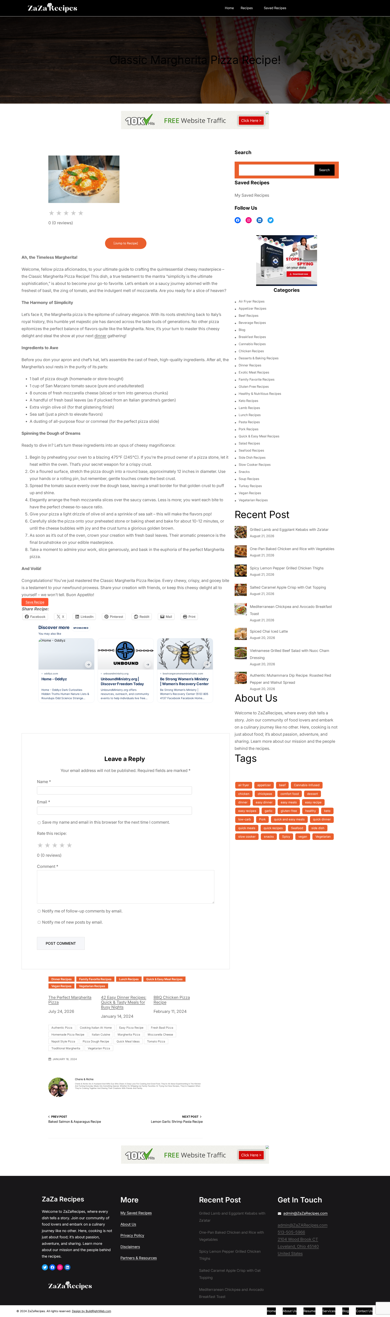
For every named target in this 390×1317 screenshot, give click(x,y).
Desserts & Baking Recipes (258, 358)
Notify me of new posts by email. (72, 922)
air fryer (243, 785)
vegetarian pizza (99, 1048)
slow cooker (247, 836)
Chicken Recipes (251, 351)
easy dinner (264, 802)
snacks (269, 836)
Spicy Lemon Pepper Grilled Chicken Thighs (287, 568)
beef (282, 785)
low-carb (244, 819)
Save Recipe (35, 602)
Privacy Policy (132, 1235)
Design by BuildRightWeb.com (91, 1311)
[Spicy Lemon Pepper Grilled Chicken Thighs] (241, 572)
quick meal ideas (128, 1041)
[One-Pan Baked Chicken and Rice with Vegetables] (241, 552)
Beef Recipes (248, 315)
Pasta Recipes (249, 422)
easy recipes (247, 811)
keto (327, 811)
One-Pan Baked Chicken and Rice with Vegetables (292, 549)
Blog (242, 330)
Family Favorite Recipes (95, 979)
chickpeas (265, 794)
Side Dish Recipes (252, 457)
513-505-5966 (291, 1232)
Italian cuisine (101, 1034)
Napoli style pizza (63, 1041)
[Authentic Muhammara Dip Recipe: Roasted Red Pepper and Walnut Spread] (241, 679)
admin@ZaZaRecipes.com (305, 1213)
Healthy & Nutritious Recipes (260, 394)
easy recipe (313, 802)
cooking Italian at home (96, 1027)
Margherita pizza (129, 1034)
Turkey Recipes (250, 486)
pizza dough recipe (96, 1041)
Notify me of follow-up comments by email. (82, 911)
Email (43, 802)
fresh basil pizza (162, 1027)
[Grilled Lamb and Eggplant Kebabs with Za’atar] (241, 533)
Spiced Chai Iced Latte (269, 631)
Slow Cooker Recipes (255, 465)
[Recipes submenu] (256, 8)
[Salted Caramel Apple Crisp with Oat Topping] (241, 591)
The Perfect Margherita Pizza (69, 1000)
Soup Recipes (249, 479)
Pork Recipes (248, 429)
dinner (100, 335)
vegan (302, 836)
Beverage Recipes (252, 323)
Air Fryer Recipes (251, 301)
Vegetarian (323, 836)
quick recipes (273, 828)
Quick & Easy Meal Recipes (164, 979)
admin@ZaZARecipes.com (302, 1225)
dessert (312, 794)
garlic (268, 811)
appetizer (264, 785)
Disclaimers (130, 1247)
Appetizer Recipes (252, 308)
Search (324, 170)
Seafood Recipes (251, 450)
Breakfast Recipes (252, 337)
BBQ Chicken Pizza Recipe (172, 1000)
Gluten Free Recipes (254, 386)
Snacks (244, 472)
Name (44, 781)
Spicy (286, 836)
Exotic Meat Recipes (254, 372)
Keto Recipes (248, 401)
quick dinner (322, 819)
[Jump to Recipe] (125, 243)
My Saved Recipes (252, 195)
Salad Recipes (249, 443)
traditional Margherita (65, 1048)
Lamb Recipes (249, 408)
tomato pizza (156, 1041)
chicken (243, 794)
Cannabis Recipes (252, 344)
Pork (262, 819)
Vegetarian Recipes (92, 986)
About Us (128, 1224)
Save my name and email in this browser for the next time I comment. (106, 822)
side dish (317, 828)
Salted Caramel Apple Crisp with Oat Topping (288, 587)
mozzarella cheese (160, 1034)
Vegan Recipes (61, 986)
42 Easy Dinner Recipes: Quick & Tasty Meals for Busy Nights (123, 1002)
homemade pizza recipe (67, 1034)
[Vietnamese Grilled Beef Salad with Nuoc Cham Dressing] (241, 654)
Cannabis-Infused (307, 785)
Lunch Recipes (129, 979)
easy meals (289, 802)
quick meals (246, 828)
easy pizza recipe (131, 1027)
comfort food (290, 794)
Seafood (297, 828)
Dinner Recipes (61, 979)
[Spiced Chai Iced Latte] (241, 635)
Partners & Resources (138, 1258)
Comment (47, 866)
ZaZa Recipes (63, 1199)
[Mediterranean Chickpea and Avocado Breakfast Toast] (241, 610)
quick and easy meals (289, 819)
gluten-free (289, 811)
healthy (310, 811)
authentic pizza (61, 1027)
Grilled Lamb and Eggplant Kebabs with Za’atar (289, 529)
